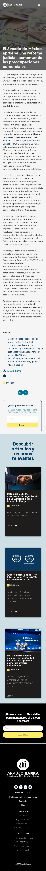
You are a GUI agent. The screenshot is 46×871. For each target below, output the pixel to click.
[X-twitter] (21, 787)
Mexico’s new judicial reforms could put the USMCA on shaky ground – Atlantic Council (24, 361)
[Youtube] (30, 787)
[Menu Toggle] (39, 5)
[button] (20, 392)
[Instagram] (25, 787)
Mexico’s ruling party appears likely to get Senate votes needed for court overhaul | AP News (25, 351)
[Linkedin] (16, 787)
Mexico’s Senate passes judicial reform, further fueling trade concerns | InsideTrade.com (23, 342)
